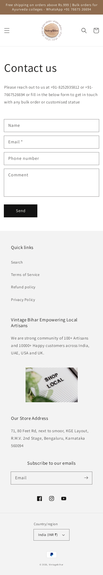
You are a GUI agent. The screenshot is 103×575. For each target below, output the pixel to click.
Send (21, 210)
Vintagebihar (56, 564)
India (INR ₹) (48, 534)
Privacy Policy (23, 299)
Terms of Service (25, 274)
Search (17, 262)
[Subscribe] (86, 478)
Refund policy (23, 286)
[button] (7, 30)
